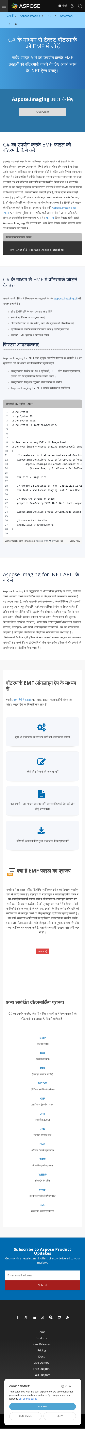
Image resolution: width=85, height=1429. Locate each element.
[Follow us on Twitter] (26, 1317)
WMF (42, 1189)
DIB (42, 1068)
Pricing (41, 1350)
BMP (43, 1037)
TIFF (43, 1159)
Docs (41, 1356)
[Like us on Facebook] (18, 1317)
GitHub (59, 540)
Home (41, 1332)
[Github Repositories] (59, 1317)
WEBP (43, 1174)
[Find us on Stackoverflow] (42, 1317)
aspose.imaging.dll (65, 298)
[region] (42, 473)
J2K (42, 1129)
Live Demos (41, 1362)
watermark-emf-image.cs (20, 540)
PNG (42, 1144)
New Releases (41, 1344)
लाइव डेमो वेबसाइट (22, 699)
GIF (42, 1098)
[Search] (80, 6)
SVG (42, 1205)
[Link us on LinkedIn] (34, 1317)
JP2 (42, 1113)
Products (41, 1338)
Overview (42, 111)
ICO (42, 1053)
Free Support (41, 1369)
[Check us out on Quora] (51, 1317)
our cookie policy (28, 1398)
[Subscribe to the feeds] (67, 1317)
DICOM (42, 1083)
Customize (25, 1416)
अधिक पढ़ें (42, 951)
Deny (60, 1416)
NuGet (50, 218)
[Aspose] (26, 6)
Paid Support (41, 1375)
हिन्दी (64, 6)
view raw (75, 540)
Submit (42, 1285)
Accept (42, 1406)
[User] (72, 6)
